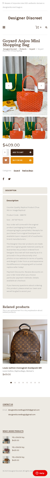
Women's (30, 367)
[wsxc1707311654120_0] (25, 81)
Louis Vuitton (8, 367)
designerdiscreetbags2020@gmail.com (24, 406)
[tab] (25, 186)
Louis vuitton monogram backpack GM (22, 364)
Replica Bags (27, 167)
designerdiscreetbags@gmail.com (19, 411)
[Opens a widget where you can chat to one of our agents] (40, 473)
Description (10, 186)
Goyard (17, 167)
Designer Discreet (25, 14)
